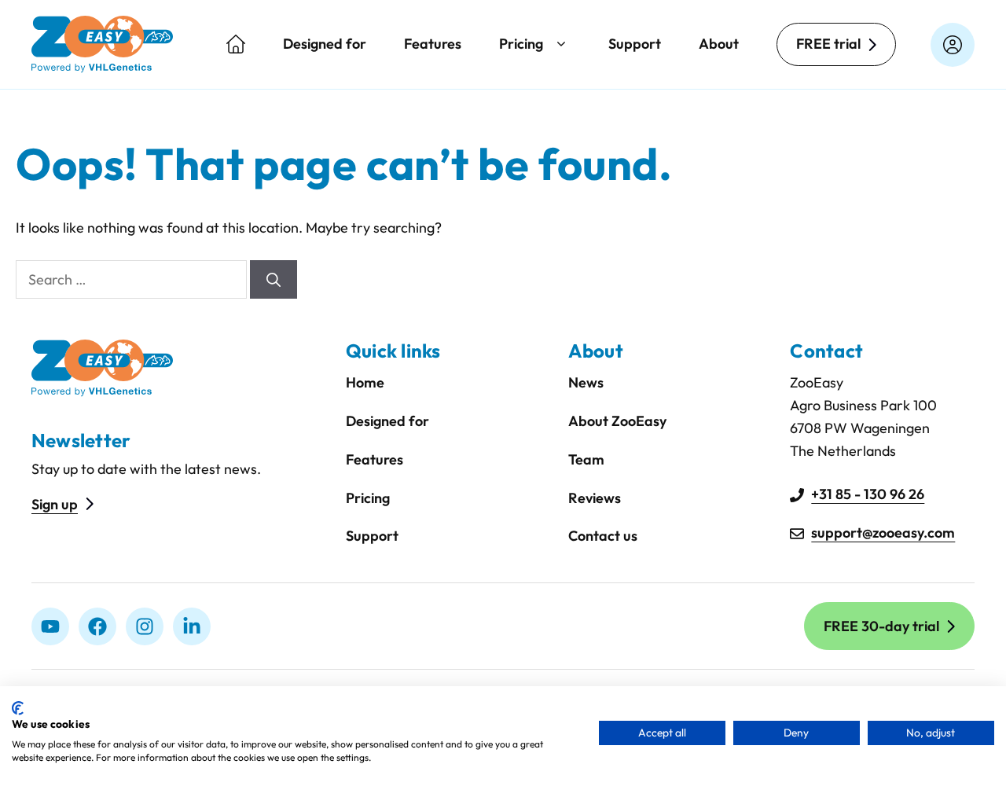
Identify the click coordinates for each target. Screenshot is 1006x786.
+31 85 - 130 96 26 (867, 494)
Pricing (521, 44)
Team (586, 459)
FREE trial (828, 44)
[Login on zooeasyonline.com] (953, 45)
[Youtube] (50, 626)
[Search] (273, 279)
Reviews (594, 498)
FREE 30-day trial (881, 626)
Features (432, 44)
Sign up (54, 504)
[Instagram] (144, 626)
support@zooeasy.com (883, 532)
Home (365, 382)
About (719, 44)
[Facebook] (97, 626)
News (586, 382)
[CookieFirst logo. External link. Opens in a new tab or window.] (18, 708)
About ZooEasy (617, 421)
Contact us (602, 536)
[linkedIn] (192, 626)
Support (634, 44)
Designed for (324, 44)
